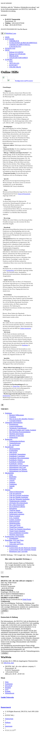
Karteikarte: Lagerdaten (17, 456)
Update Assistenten (25, 328)
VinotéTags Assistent (16, 527)
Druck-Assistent (14, 516)
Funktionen (13, 484)
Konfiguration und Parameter (14, 536)
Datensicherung (14, 521)
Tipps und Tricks (14, 525)
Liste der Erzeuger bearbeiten (19, 495)
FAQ (11, 61)
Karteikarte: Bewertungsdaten (19, 458)
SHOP (7, 50)
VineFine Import (14, 510)
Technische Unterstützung (17, 428)
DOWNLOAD (10, 48)
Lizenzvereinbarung (15, 426)
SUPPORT (9, 59)
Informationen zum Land (17, 467)
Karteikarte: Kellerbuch (17, 462)
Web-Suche (13, 452)
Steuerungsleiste (14, 449)
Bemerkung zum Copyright (18, 551)
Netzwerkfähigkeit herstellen (18, 533)
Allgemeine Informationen (13, 422)
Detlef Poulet (26, 599)
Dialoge (7, 490)
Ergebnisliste (10, 270)
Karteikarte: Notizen (16, 460)
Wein (7, 682)
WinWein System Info (16, 435)
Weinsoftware (9, 693)
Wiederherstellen (14, 523)
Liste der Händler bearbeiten (18, 497)
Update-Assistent (15, 520)
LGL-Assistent (14, 518)
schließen (5, 611)
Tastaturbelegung (15, 443)
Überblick (12, 417)
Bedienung (8, 439)
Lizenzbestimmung (11, 546)
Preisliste (8, 687)
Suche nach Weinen (15, 512)
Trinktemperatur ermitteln (17, 501)
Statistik (12, 486)
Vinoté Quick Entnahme (17, 531)
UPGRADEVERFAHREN (18, 58)
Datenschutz (9, 719)
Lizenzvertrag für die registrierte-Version (22, 549)
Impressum (8, 726)
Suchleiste (25, 345)
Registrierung (13, 424)
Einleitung (8, 413)
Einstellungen (13, 538)
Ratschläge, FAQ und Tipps (14, 540)
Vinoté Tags (16, 386)
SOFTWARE (9, 39)
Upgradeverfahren (15, 421)
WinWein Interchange (16, 434)
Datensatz (12, 478)
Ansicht (11, 480)
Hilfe (11, 488)
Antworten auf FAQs (16, 544)
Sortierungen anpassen (16, 514)
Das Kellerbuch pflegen (17, 506)
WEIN (7, 37)
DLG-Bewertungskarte (17, 505)
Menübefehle (9, 473)
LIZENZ (16, 52)
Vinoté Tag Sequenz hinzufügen (20, 529)
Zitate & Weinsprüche (24, 194)
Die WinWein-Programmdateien (19, 432)
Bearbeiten (12, 477)
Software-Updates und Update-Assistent (22, 430)
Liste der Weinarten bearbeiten (19, 499)
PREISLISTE (14, 56)
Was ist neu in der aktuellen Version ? (21, 419)
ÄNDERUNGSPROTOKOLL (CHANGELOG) (19, 45)
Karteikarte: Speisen (16, 464)
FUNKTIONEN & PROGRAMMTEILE (23, 43)
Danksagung (13, 437)
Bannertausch (6, 707)
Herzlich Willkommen (16, 415)
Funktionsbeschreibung (17, 441)
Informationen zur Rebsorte (18, 471)
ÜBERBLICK (14, 41)
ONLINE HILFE (15, 67)
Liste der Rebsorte (15, 493)
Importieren (13, 508)
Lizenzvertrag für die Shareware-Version (22, 548)
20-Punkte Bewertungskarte (18, 503)
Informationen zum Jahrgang (18, 465)
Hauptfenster (9, 447)
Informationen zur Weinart (18, 469)
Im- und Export (14, 445)
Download (8, 686)
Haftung (8, 722)
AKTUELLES (14, 63)
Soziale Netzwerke (7, 697)
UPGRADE (17, 54)
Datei (11, 475)
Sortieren (12, 482)
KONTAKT (13, 65)
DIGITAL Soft (9, 663)
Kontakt (7, 691)
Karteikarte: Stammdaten (17, 454)
